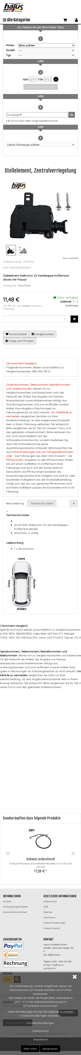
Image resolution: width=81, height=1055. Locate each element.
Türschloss (24, 285)
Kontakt (7, 901)
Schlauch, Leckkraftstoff (40, 859)
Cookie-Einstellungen (40, 1023)
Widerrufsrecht (51, 928)
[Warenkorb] (65, 19)
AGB (45, 906)
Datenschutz (40, 1031)
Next (73, 853)
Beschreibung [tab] (15, 503)
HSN (26, 79)
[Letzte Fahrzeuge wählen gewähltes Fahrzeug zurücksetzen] (40, 145)
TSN (41, 79)
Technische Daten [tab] (41, 503)
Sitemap (47, 912)
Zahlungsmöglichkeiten (15, 906)
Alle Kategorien (18, 19)
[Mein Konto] (76, 19)
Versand (26, 305)
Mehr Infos (30, 1048)
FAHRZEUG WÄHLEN (40, 87)
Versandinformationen (15, 912)
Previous (8, 853)
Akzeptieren (50, 1048)
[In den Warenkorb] (74, 319)
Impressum (40, 1039)
